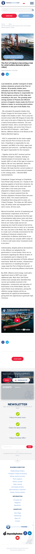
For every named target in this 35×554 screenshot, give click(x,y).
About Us (17, 518)
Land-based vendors (17, 487)
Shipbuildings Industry (17, 471)
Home (3, 24)
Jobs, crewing (17, 484)
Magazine (17, 502)
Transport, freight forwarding (17, 473)
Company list (17, 500)
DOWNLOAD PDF (22, 380)
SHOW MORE (17, 359)
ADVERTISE (26, 16)
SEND (29, 446)
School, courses (17, 481)
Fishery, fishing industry (17, 492)
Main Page (17, 513)
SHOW (7, 380)
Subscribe (9, 16)
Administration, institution (17, 489)
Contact (17, 521)
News (10, 24)
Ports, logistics (17, 479)
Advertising (17, 515)
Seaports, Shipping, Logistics (13, 57)
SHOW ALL (18, 387)
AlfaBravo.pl (21, 550)
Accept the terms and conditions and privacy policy (17, 454)
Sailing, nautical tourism (17, 476)
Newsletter (17, 505)
